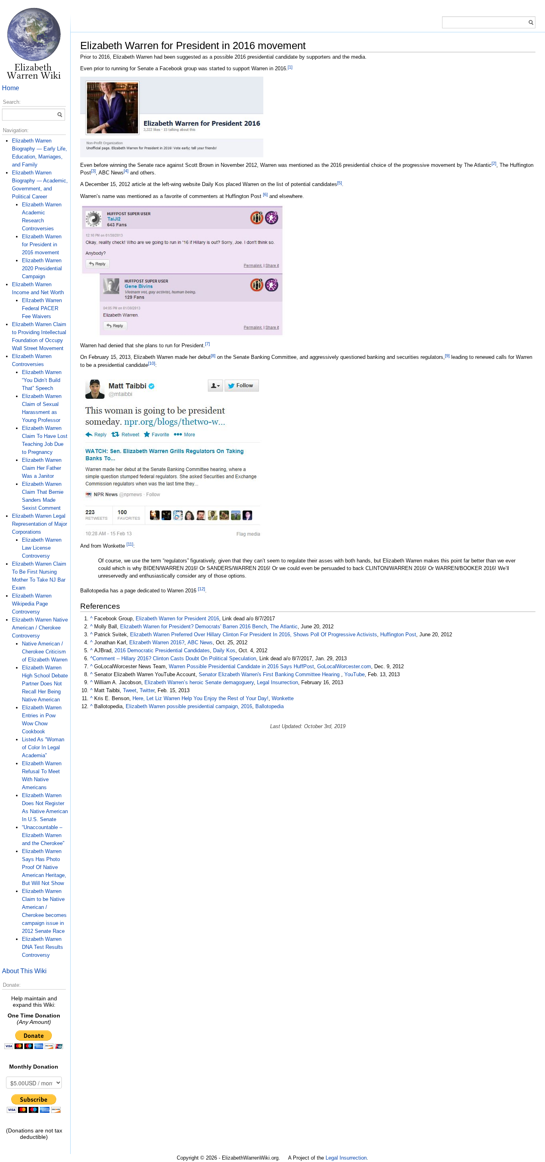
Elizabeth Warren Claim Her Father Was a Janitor (41, 468)
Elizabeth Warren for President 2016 (177, 619)
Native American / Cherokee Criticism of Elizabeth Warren (44, 652)
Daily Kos (224, 650)
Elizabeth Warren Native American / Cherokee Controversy (40, 628)
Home (10, 88)
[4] (126, 170)
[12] (201, 588)
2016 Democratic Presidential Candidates (162, 650)
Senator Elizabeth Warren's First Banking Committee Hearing (270, 674)
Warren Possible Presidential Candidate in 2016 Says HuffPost (241, 666)
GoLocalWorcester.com (344, 666)
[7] (207, 343)
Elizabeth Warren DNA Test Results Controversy (42, 947)
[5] (339, 182)
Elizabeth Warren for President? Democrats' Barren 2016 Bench (193, 626)
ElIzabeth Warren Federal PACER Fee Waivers (42, 308)
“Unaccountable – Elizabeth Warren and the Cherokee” (43, 835)
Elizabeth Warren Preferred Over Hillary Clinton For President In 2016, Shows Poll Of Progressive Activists (253, 634)
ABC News (200, 642)
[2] (494, 163)
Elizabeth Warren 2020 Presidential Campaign (42, 268)
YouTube (354, 674)
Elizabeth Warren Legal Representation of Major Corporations (39, 524)
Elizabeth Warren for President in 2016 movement (41, 244)
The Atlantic (284, 626)
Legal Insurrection (277, 682)
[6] (265, 194)
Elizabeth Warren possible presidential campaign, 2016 (189, 706)
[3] (93, 170)
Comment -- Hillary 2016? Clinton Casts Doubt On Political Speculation (174, 658)
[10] (151, 363)
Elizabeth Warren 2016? (156, 642)
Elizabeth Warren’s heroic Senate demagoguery (199, 682)
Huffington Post (398, 634)
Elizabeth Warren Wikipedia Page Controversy (31, 604)
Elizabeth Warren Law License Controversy (41, 548)
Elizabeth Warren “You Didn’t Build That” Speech (41, 380)
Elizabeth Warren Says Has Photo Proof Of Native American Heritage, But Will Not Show (44, 867)
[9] (447, 355)
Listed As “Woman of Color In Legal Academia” (43, 747)
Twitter (147, 690)
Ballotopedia (269, 706)
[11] (129, 544)
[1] (290, 67)
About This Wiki (24, 971)
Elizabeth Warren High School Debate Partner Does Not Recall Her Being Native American (45, 684)
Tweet (129, 690)
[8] (213, 355)
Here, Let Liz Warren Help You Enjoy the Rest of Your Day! (200, 698)
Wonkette (283, 698)
